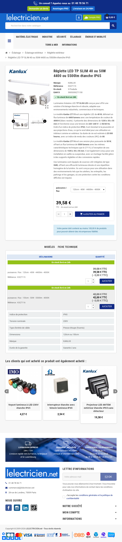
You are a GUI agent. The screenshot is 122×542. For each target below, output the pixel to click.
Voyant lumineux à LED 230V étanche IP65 (23, 406)
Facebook (8, 508)
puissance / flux (61, 189)
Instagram (17, 508)
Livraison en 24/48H (83, 8)
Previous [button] (7, 391)
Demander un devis (38, 8)
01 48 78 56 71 (80, 3)
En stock (57, 89)
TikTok (34, 508)
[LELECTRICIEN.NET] (27, 17)
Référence (58, 86)
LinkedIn (25, 508)
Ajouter (107, 281)
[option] (23, 394)
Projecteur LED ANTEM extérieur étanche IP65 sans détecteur (98, 407)
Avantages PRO (60, 8)
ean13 (57, 92)
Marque (57, 83)
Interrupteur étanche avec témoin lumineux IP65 (61, 406)
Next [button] (115, 391)
